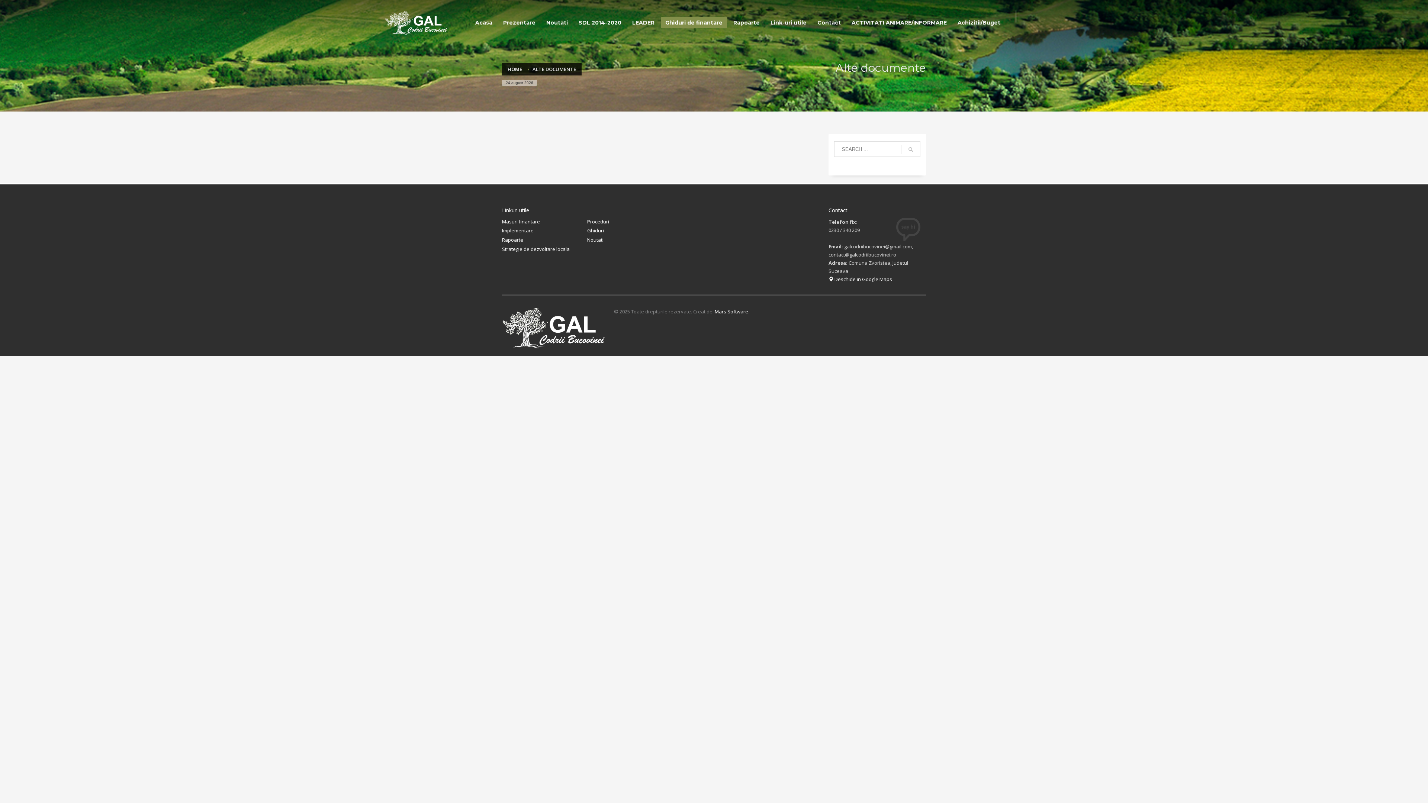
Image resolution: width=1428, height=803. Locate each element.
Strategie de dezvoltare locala (536, 249)
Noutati (595, 239)
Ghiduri (595, 230)
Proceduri (598, 221)
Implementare (518, 230)
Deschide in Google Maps (862, 279)
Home (515, 69)
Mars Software (731, 311)
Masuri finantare (521, 221)
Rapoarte (512, 239)
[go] (910, 149)
